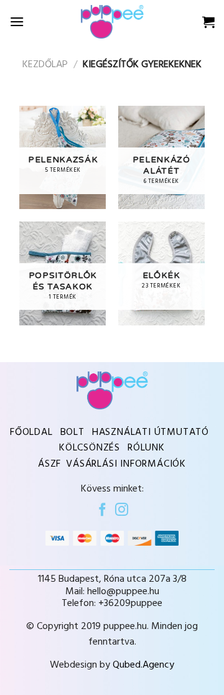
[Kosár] (208, 21)
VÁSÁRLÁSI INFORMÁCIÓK (126, 464)
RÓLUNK (146, 448)
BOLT (72, 432)
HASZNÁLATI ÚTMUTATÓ (150, 432)
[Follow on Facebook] (102, 510)
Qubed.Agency (143, 665)
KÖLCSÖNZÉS (89, 448)
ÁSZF (49, 464)
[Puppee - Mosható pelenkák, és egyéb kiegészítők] (112, 21)
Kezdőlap (45, 65)
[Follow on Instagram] (121, 510)
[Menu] (16, 21)
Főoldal (31, 432)
